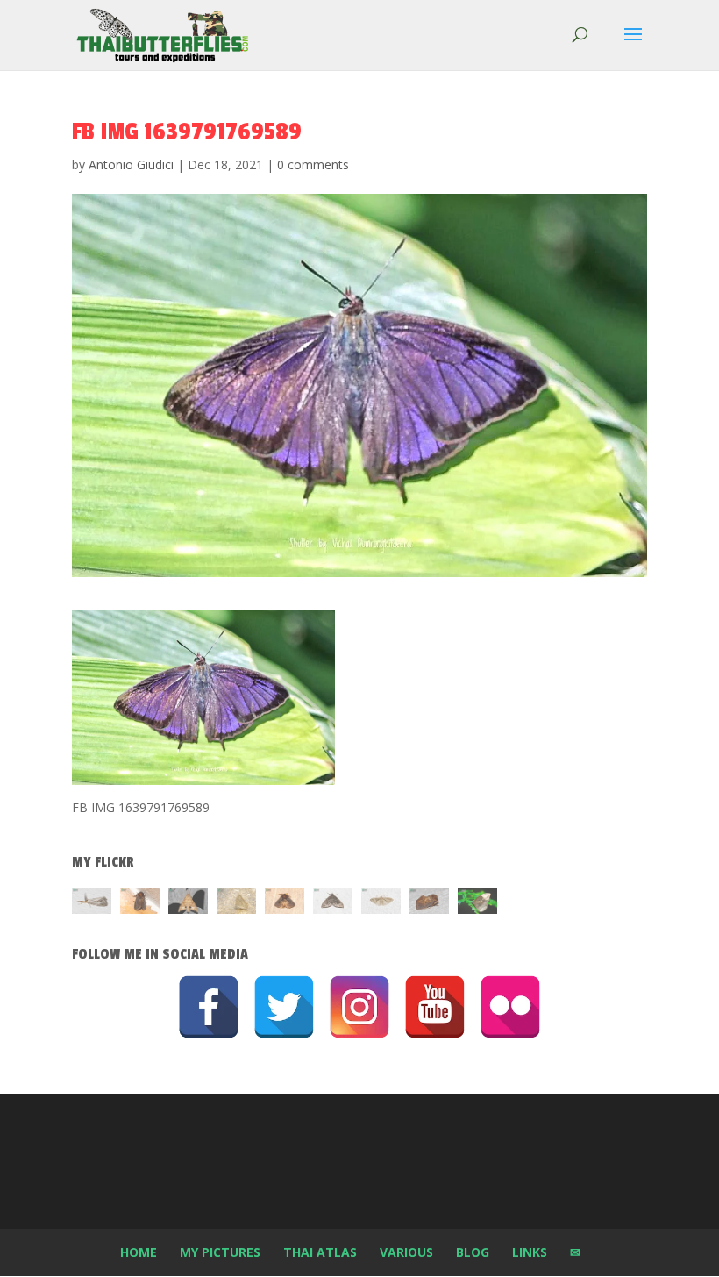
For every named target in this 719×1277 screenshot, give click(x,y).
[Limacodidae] (140, 904)
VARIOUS (406, 1252)
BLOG (472, 1252)
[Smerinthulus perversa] (188, 904)
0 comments (313, 164)
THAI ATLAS (320, 1252)
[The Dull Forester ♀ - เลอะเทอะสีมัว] (236, 904)
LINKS (529, 1252)
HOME (138, 1252)
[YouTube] (434, 1006)
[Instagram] (359, 1006)
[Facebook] (208, 1006)
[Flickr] (510, 1006)
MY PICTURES (220, 1252)
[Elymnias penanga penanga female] (477, 904)
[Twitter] (284, 1006)
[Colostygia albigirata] (332, 904)
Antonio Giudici (131, 164)
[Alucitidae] (381, 904)
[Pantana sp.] (91, 904)
